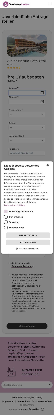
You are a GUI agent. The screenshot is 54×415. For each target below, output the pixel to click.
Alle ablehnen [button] (28, 242)
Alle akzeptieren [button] (28, 235)
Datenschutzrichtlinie (14, 205)
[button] (27, 248)
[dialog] (27, 207)
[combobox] (47, 165)
